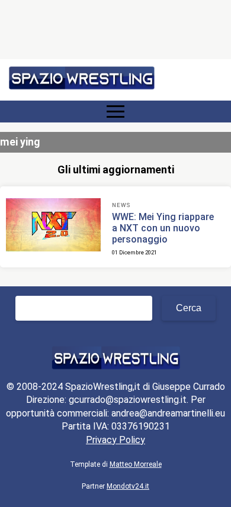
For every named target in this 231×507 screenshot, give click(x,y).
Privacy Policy (115, 439)
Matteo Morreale (136, 464)
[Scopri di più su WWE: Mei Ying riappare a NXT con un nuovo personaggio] (53, 226)
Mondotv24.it (128, 486)
